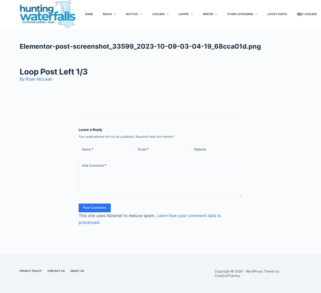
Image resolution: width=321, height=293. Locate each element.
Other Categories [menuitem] (240, 14)
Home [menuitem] (89, 14)
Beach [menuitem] (107, 14)
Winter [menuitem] (208, 14)
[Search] (299, 14)
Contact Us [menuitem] (56, 270)
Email (143, 149)
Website (200, 149)
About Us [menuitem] (77, 270)
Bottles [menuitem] (132, 14)
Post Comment (94, 208)
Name (87, 149)
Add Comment (94, 165)
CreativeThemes (227, 276)
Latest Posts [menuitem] (277, 14)
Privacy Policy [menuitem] (31, 270)
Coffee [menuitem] (184, 14)
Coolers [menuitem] (158, 14)
